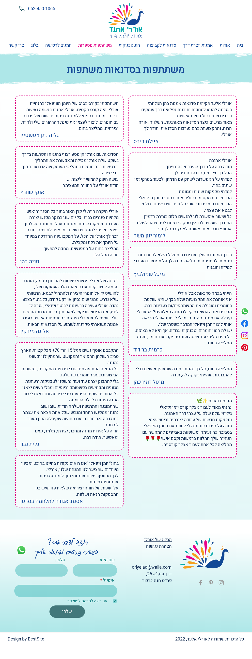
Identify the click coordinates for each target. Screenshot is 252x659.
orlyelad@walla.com (152, 567)
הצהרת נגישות (159, 546)
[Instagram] (245, 335)
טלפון (60, 560)
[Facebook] (245, 323)
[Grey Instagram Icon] (221, 582)
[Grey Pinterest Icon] (210, 582)
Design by (18, 639)
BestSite (36, 639)
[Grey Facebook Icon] (200, 582)
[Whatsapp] (245, 311)
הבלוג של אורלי (158, 539)
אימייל (109, 580)
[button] (198, 45)
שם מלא (107, 560)
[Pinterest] (245, 347)
